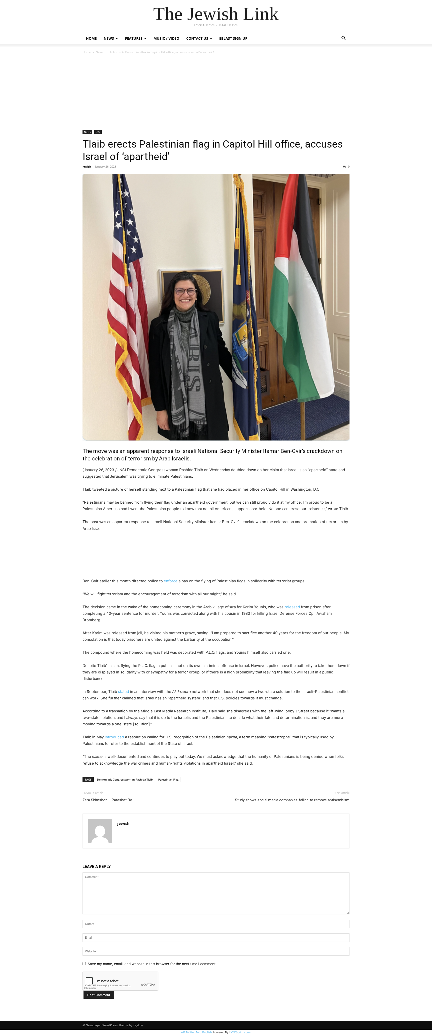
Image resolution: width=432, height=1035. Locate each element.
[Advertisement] (216, 92)
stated (123, 691)
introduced (114, 737)
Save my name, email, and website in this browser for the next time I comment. (152, 964)
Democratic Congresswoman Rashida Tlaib (125, 779)
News (100, 52)
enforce (171, 581)
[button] (344, 38)
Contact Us (197, 38)
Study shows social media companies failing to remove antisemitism (292, 800)
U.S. (98, 132)
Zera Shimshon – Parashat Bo (107, 800)
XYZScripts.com (241, 1032)
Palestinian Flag (168, 779)
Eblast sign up (233, 38)
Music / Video (166, 38)
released (292, 607)
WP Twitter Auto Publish (196, 1032)
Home (91, 38)
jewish (86, 166)
